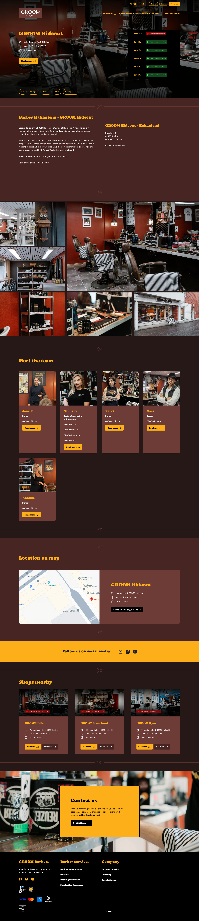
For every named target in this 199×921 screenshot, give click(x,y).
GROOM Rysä (146, 723)
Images (33, 92)
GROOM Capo (70, 424)
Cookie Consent (109, 880)
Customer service (110, 869)
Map (57, 92)
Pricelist (64, 874)
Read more (30, 428)
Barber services (74, 862)
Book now (175, 4)
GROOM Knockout (72, 435)
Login (163, 4)
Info (22, 92)
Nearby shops (70, 92)
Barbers (46, 92)
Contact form (79, 823)
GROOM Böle (69, 440)
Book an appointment (71, 869)
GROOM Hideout (29, 421)
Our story (106, 874)
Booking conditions (70, 880)
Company (110, 862)
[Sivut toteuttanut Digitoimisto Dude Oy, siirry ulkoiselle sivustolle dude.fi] (107, 911)
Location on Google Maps (125, 610)
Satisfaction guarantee (71, 885)
